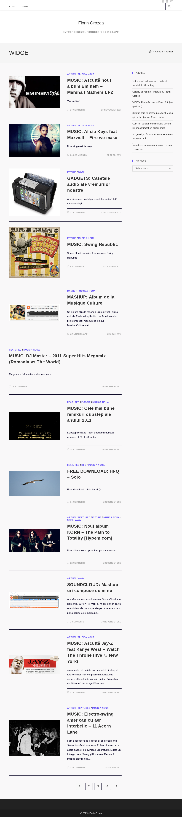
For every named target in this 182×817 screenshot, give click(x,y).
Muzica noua (86, 74)
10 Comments (20, 386)
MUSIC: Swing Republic (92, 244)
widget (169, 51)
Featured (15, 350)
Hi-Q (83, 465)
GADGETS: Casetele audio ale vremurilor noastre (88, 184)
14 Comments (77, 449)
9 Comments (77, 266)
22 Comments (77, 563)
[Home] (150, 51)
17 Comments (77, 110)
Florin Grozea (91, 23)
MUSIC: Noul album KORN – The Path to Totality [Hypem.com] (89, 532)
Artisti (71, 74)
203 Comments (78, 155)
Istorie (71, 172)
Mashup (72, 291)
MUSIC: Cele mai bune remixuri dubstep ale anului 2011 (91, 414)
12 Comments (77, 768)
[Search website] (169, 7)
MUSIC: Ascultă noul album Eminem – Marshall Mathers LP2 (90, 86)
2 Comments (77, 622)
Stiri (70, 520)
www (81, 172)
